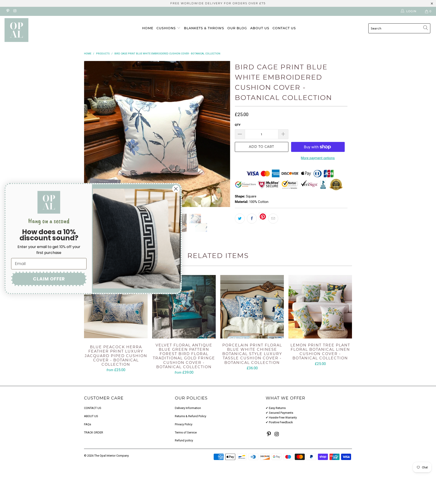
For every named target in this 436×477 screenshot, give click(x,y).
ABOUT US (259, 28)
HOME (147, 28)
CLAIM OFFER (49, 279)
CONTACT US (284, 28)
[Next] (222, 134)
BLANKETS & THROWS (204, 28)
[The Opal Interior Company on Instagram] (15, 11)
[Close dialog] (176, 189)
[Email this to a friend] (273, 219)
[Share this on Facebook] (252, 219)
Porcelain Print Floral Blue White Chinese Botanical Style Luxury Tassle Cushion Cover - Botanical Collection (252, 306)
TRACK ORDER (93, 432)
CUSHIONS (166, 28)
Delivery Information (188, 408)
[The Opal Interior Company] (37, 30)
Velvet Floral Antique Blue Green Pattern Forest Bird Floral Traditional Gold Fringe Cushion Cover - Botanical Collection (184, 306)
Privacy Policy (183, 424)
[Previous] (92, 134)
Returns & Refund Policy (190, 416)
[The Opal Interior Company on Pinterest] (8, 11)
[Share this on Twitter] (240, 219)
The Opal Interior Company (111, 455)
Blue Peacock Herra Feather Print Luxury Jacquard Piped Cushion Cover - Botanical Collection (116, 307)
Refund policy (184, 440)
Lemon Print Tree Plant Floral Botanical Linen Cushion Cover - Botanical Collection (320, 306)
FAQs (87, 424)
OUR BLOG (237, 28)
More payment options (318, 158)
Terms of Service (186, 432)
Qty (237, 125)
